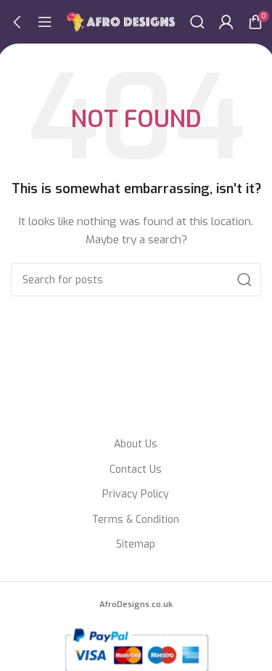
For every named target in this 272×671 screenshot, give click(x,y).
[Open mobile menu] (44, 21)
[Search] (197, 21)
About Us (135, 444)
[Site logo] (121, 21)
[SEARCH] (244, 279)
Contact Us (136, 469)
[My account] (226, 21)
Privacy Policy (135, 494)
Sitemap (135, 544)
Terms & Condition (135, 519)
